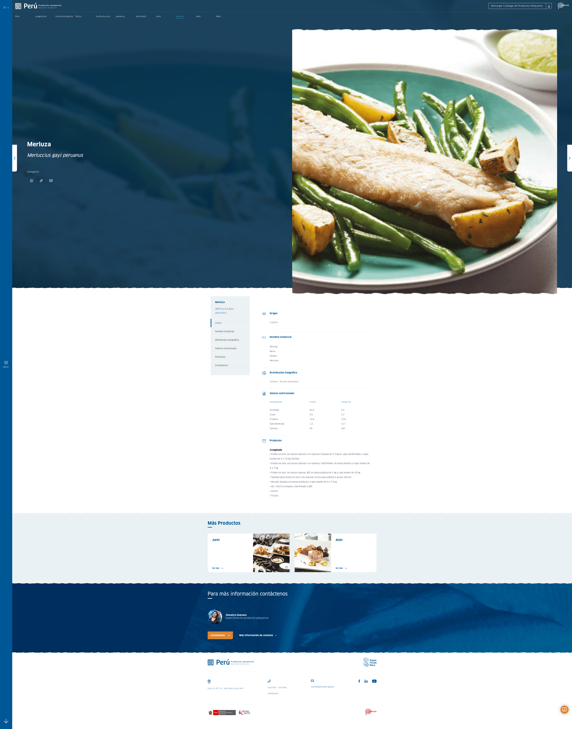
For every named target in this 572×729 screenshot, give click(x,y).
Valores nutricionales (226, 348)
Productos (220, 357)
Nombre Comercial (224, 331)
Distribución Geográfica (227, 340)
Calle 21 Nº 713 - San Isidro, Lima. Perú (225, 688)
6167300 (272, 687)
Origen (218, 323)
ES (5, 8)
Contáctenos (218, 635)
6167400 (282, 687)
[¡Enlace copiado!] (41, 181)
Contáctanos (221, 365)
